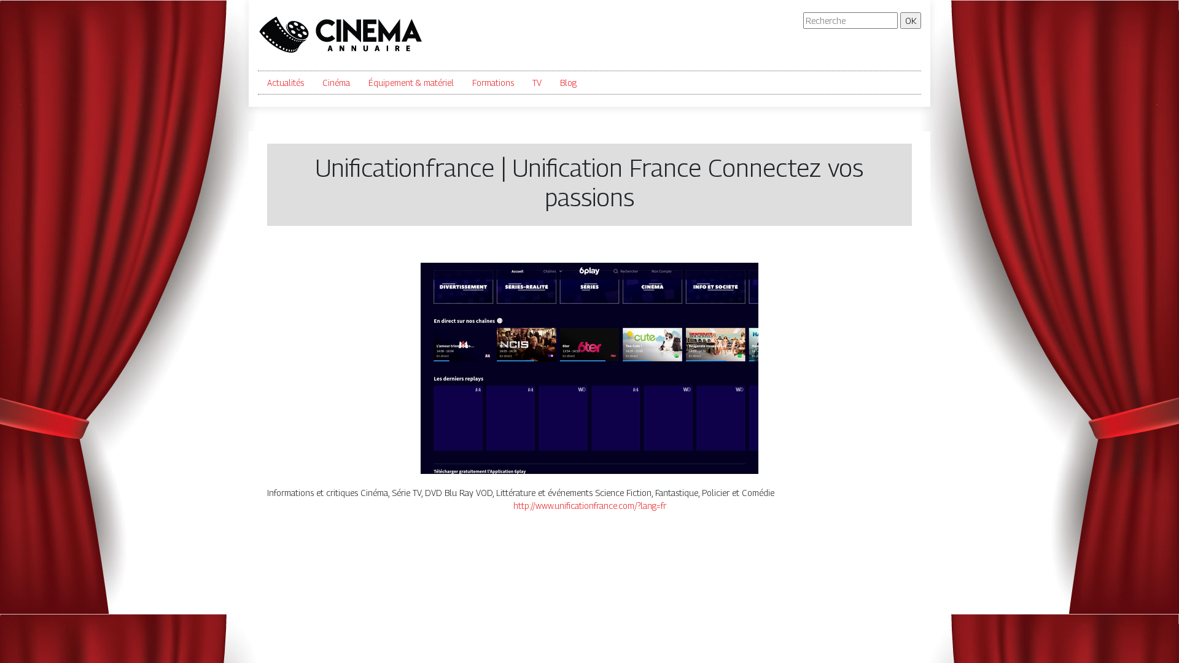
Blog (568, 82)
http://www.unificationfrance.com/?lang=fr (589, 505)
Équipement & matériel (411, 82)
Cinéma (336, 82)
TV (537, 82)
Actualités (285, 82)
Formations (493, 82)
